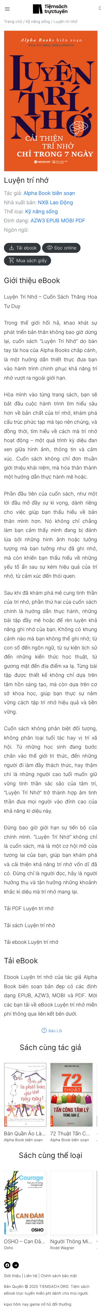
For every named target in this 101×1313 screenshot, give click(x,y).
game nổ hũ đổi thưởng (50, 1304)
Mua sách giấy (27, 260)
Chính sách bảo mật (59, 1275)
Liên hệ (30, 1275)
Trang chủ (13, 21)
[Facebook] (7, 1265)
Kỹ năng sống (38, 21)
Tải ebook (22, 248)
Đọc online (61, 248)
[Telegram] (15, 1265)
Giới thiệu (12, 1275)
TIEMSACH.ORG (53, 1286)
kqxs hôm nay (16, 1304)
